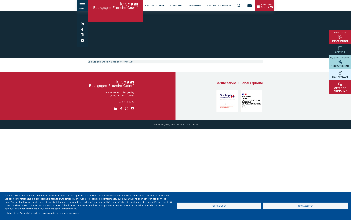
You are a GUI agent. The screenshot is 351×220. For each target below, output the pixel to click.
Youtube (82, 40)
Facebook (82, 29)
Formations (176, 5)
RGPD (173, 124)
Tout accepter (305, 206)
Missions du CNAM (154, 5)
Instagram (82, 35)
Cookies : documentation (44, 213)
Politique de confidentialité (17, 213)
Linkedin (82, 23)
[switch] (82, 5)
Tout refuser (219, 206)
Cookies (194, 124)
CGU (180, 124)
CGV (187, 124)
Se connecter (261, 1)
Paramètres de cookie (69, 213)
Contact (249, 5)
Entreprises (195, 5)
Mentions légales (161, 124)
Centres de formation (219, 5)
